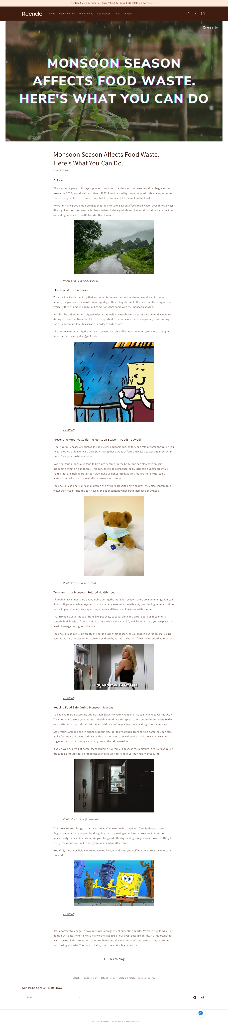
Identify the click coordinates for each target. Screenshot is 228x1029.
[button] (188, 13)
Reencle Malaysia (102, 1021)
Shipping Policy (127, 977)
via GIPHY (68, 430)
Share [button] (60, 179)
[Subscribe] (78, 997)
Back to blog (116, 959)
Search (76, 977)
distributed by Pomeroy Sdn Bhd (125, 1021)
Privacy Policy (90, 977)
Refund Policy (107, 977)
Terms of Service (147, 977)
